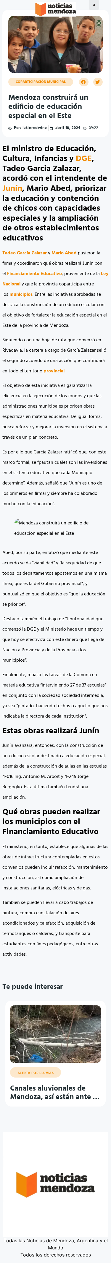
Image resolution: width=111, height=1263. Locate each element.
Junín (12, 188)
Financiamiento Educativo (34, 274)
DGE (84, 158)
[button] (94, 5)
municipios (21, 294)
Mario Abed (64, 253)
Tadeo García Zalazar (24, 253)
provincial (54, 371)
